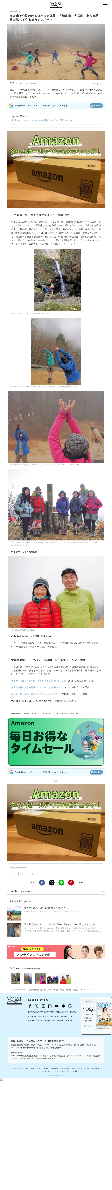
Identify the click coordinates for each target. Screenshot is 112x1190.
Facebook (42, 883)
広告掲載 (45, 1068)
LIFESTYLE (34, 1020)
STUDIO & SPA (64, 1020)
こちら (68, 700)
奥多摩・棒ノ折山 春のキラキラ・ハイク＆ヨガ (35, 694)
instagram (43, 1006)
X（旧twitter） (52, 883)
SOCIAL (74, 1012)
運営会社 (95, 1068)
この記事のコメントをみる (20, 891)
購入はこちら (87, 1027)
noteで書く (81, 883)
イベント (15, 874)
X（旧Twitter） (36, 1006)
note (50, 1006)
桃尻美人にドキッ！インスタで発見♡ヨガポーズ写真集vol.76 (42, 120)
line (63, 1006)
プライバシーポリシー (66, 1068)
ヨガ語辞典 (73, 1071)
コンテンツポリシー (82, 1068)
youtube (56, 1006)
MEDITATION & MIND (56, 1012)
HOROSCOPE (48, 1020)
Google (70, 1006)
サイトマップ (63, 1071)
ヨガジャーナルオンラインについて (44, 1071)
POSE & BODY (35, 1012)
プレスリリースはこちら (32, 1068)
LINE (61, 883)
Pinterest (71, 883)
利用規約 (54, 1068)
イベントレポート (27, 874)
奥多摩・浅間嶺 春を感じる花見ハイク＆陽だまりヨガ (38, 681)
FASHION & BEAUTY (61, 1016)
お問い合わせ (17, 1068)
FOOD (45, 1016)
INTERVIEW (34, 1016)
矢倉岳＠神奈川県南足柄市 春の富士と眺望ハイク (36, 687)
